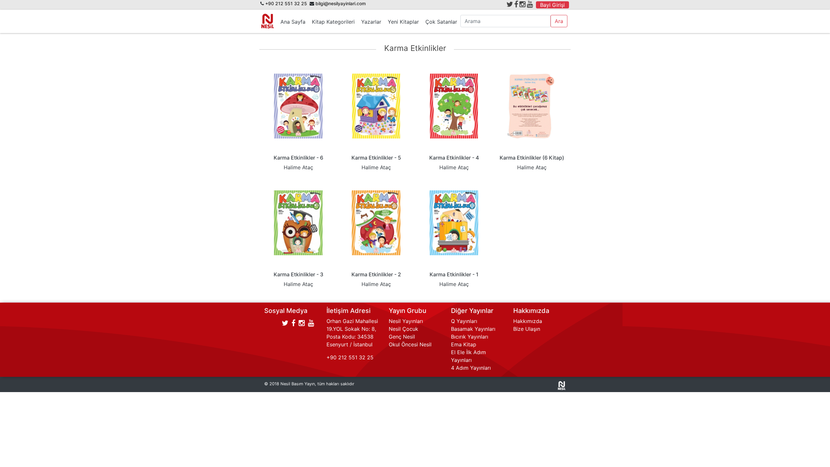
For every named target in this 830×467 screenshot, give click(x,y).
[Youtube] (530, 4)
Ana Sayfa (292, 21)
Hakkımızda (527, 321)
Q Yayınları (464, 321)
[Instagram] (522, 4)
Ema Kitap (463, 344)
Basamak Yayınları (473, 329)
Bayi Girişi (552, 5)
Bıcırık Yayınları (469, 336)
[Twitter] (509, 4)
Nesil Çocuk (403, 329)
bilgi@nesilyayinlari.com (340, 3)
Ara (559, 21)
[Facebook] (516, 4)
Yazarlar (371, 21)
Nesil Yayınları (406, 321)
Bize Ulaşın (526, 329)
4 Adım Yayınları (471, 368)
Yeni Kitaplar (403, 21)
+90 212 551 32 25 (286, 3)
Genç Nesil (402, 336)
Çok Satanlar (441, 21)
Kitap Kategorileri (333, 21)
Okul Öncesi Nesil (410, 344)
